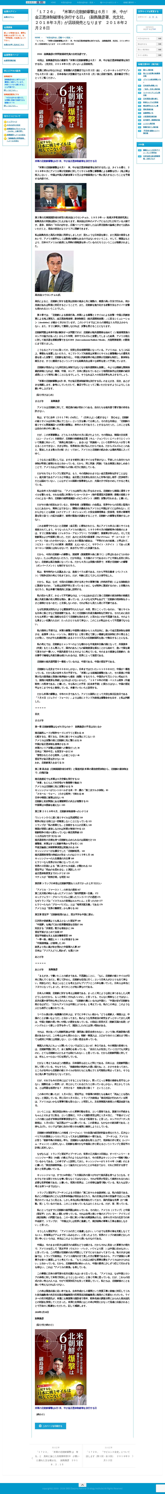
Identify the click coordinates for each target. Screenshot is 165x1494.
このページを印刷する (52, 1426)
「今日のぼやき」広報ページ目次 (57, 38)
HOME (53, 2)
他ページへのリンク (108, 2)
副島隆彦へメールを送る (16, 135)
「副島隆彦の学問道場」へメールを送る (16, 139)
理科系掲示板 (148, 109)
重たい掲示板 (148, 70)
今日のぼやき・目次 (85, 2)
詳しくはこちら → (11, 90)
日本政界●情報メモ (150, 85)
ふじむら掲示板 (149, 124)
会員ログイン (9, 17)
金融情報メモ (148, 113)
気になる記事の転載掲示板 (151, 74)
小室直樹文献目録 (150, 116)
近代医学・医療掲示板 (151, 120)
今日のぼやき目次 (13, 125)
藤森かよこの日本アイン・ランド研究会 (151, 151)
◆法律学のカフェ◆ (150, 106)
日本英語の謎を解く (150, 99)
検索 (159, 38)
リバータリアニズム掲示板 (151, 94)
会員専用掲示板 (10, 60)
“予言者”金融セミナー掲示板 (151, 132)
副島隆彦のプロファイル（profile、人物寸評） (16, 130)
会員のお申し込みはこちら (14, 45)
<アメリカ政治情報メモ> (152, 80)
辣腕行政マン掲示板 (150, 127)
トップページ (12, 122)
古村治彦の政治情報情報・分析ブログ (151, 157)
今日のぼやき (66, 2)
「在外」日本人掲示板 (151, 89)
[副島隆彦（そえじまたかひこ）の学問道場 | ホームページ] (35, 2)
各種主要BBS (128, 2)
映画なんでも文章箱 (150, 102)
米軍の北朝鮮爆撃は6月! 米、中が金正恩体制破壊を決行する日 (66, 161)
